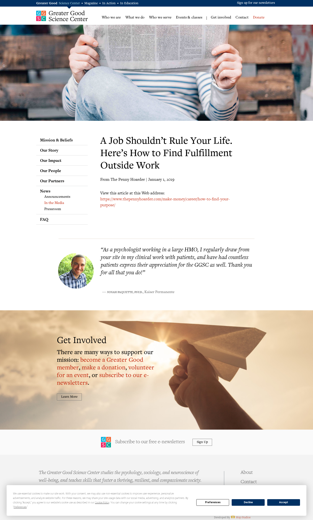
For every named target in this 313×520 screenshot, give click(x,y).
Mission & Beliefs (56, 139)
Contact (241, 18)
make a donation (103, 368)
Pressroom (52, 209)
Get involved (221, 18)
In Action (109, 3)
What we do (135, 18)
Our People (50, 170)
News (45, 191)
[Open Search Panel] (273, 17)
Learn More (69, 397)
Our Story (49, 150)
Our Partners (52, 180)
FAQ (44, 219)
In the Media (54, 203)
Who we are (111, 18)
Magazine (91, 3)
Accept (283, 502)
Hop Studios (240, 517)
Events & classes (189, 18)
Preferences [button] (20, 507)
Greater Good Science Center (62, 15)
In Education (129, 3)
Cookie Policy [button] (102, 502)
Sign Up (202, 442)
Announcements (57, 197)
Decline (248, 502)
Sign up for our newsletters (256, 3)
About (247, 472)
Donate (258, 18)
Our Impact (50, 160)
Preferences (213, 502)
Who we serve (160, 18)
